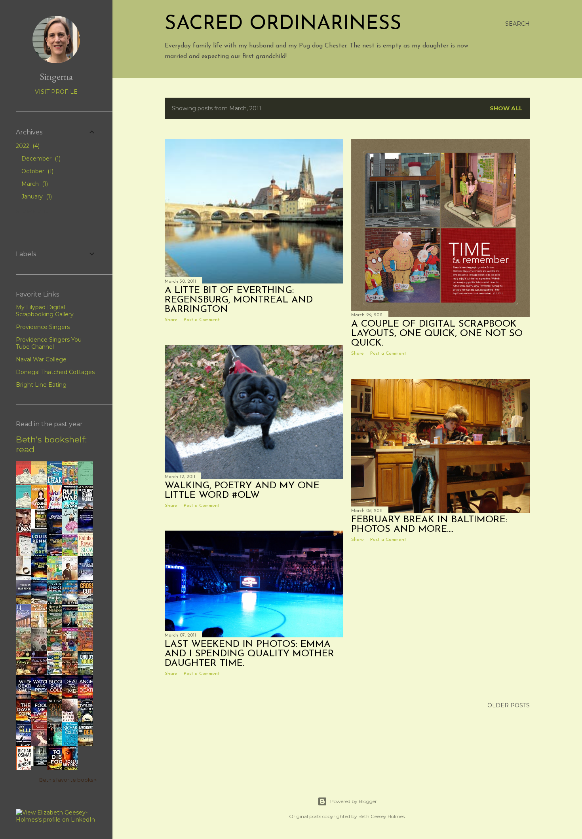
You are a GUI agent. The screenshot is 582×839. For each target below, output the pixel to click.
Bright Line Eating (41, 384)
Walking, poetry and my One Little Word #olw (242, 490)
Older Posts (508, 705)
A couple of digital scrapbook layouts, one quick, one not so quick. (437, 333)
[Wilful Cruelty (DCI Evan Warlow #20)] (41, 526)
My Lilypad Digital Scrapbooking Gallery (45, 311)
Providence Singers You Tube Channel (49, 343)
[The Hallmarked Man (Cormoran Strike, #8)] (41, 763)
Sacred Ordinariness (283, 24)
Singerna (56, 76)
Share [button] (171, 319)
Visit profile (56, 91)
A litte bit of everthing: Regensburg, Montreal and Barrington (239, 300)
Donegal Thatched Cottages (55, 372)
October (36, 171)
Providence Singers (43, 327)
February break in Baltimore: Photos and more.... (429, 524)
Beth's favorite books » (68, 780)
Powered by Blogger (353, 801)
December (40, 158)
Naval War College (41, 359)
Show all (506, 108)
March (33, 183)
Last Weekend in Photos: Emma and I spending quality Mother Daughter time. (249, 654)
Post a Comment (202, 319)
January (35, 196)
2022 (27, 145)
